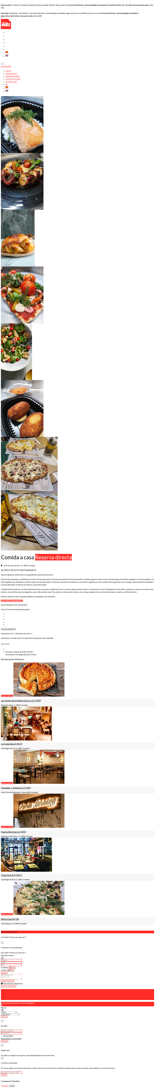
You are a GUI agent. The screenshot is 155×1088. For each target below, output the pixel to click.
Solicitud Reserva (7, 981)
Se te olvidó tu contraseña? (11, 1038)
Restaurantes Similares (17, 999)
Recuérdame (8, 1036)
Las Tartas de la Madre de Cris (21, 700)
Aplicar (4, 973)
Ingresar (4, 1041)
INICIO (8, 33)
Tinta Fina (11, 875)
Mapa (8, 996)
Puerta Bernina (13, 831)
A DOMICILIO (11, 36)
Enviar (4, 1075)
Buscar (4, 1017)
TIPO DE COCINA (12, 43)
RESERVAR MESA (12, 39)
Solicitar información (8, 986)
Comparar (5, 1086)
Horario (9, 993)
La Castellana (11, 743)
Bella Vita (10, 919)
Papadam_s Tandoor (16, 787)
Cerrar (12, 1086)
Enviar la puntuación (8, 629)
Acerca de (10, 990)
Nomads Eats (6, 66)
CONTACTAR (10, 46)
